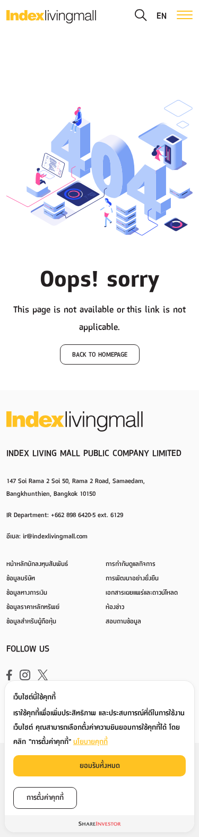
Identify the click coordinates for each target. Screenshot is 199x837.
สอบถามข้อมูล (123, 621)
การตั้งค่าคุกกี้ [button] (45, 797)
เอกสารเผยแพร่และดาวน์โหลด (142, 592)
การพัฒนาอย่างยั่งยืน (132, 578)
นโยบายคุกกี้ (90, 741)
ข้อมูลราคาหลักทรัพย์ (32, 607)
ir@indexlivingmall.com (55, 536)
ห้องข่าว (115, 607)
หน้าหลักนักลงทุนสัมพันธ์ (37, 564)
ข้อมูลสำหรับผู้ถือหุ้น (31, 621)
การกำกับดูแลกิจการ (130, 564)
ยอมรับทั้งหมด (100, 765)
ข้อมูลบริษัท (20, 578)
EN (162, 16)
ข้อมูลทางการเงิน (26, 592)
